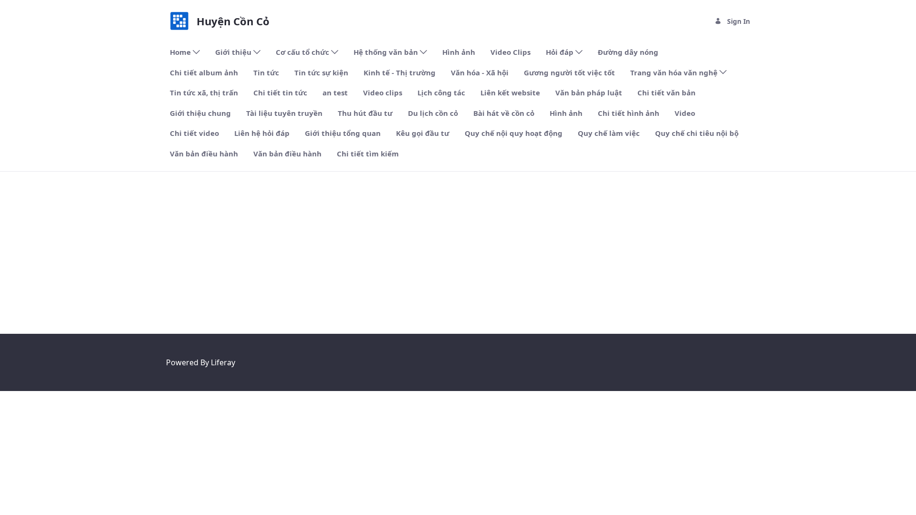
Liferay (223, 362)
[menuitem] (185, 52)
